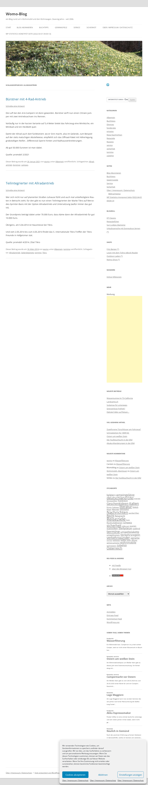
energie (137, 498)
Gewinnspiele (61, 27)
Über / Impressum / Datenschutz (75, 780)
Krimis (109, 507)
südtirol (136, 528)
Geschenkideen (117, 503)
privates (110, 131)
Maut (109, 509)
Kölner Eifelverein (114, 277)
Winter (134, 540)
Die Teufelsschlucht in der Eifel (119, 439)
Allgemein (59, 161)
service (110, 145)
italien (134, 503)
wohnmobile (128, 542)
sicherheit (111, 148)
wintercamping (113, 543)
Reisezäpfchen (113, 221)
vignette (135, 538)
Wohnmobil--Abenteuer (117, 471)
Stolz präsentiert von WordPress (47, 773)
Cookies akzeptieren (75, 774)
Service (77, 27)
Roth (128, 520)
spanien (133, 526)
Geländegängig (27, 252)
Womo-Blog (16, 13)
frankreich (123, 500)
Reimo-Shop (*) (113, 259)
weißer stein (126, 540)
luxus (135, 507)
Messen (115, 509)
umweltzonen (113, 535)
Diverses (110, 124)
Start (8, 27)
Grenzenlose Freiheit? (116, 408)
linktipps (115, 507)
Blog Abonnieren (25, 27)
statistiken (112, 528)
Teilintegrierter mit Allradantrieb (30, 183)
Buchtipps (44, 27)
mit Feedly (116, 565)
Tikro (44, 252)
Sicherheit (91, 27)
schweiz (127, 522)
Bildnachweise (114, 193)
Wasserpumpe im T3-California (120, 398)
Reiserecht (120, 515)
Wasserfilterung (122, 460)
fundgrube (111, 128)
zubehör (110, 155)
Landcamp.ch (112, 401)
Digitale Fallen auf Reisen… (118, 412)
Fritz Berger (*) (113, 249)
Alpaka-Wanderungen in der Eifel (121, 443)
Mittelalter (124, 509)
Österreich (114, 548)
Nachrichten (117, 512)
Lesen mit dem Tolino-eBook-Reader (122, 252)
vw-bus (109, 540)
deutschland (117, 497)
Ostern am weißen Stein (117, 436)
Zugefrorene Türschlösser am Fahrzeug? (124, 429)
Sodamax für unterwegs (117, 405)
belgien (111, 495)
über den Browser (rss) (121, 569)
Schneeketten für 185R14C (118, 433)
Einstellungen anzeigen (130, 774)
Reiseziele (111, 138)
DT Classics (111, 218)
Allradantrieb (14, 252)
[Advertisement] (124, 339)
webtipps (116, 540)
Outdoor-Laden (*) (115, 256)
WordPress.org (113, 622)
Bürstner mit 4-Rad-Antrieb (26, 99)
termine (66, 249)
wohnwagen (111, 545)
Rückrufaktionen (115, 522)
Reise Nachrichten (114, 135)
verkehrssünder (118, 538)
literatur (126, 506)
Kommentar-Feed (114, 619)
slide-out (125, 526)
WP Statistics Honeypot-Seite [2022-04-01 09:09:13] (28, 34)
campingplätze (125, 495)
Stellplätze (125, 528)
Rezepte (110, 141)
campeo (24, 165)
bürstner (16, 165)
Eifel (130, 498)
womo (47, 161)
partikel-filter (134, 513)
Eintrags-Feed (112, 615)
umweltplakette (129, 532)
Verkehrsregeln (130, 535)
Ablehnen (103, 774)
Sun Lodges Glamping (116, 225)
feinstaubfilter (112, 501)
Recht (110, 516)
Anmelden (111, 612)
